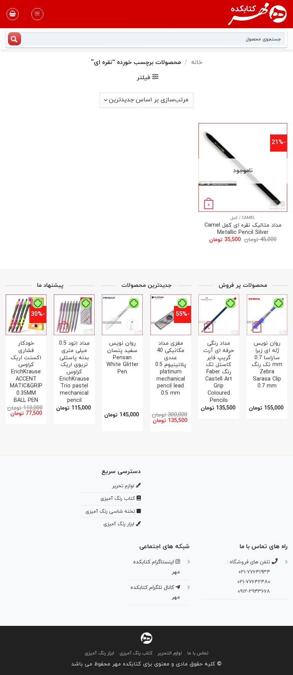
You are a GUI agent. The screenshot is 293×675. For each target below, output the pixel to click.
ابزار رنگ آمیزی (99, 653)
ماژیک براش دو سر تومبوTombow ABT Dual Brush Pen (227, 358)
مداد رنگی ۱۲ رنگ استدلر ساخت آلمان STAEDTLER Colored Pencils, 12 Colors (136, 365)
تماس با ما (197, 653)
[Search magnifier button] (14, 38)
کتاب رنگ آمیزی (135, 653)
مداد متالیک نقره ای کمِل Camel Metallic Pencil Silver (243, 229)
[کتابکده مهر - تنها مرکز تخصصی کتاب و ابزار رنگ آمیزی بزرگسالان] (146, 638)
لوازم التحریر (170, 653)
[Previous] (280, 355)
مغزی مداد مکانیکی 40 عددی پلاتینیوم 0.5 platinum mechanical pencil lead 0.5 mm (30, 368)
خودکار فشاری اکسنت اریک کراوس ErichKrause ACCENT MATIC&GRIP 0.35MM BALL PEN (79, 372)
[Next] (201, 355)
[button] (37, 14)
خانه (196, 62)
